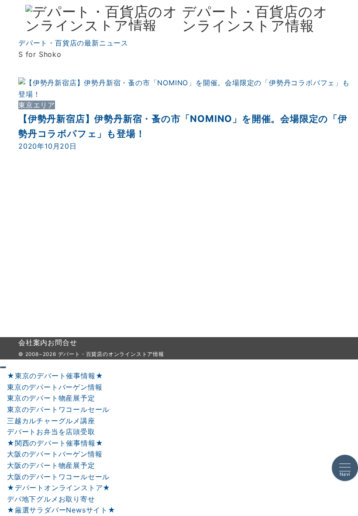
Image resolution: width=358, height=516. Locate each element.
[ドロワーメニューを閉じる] (3, 367)
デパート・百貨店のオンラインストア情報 (254, 19)
